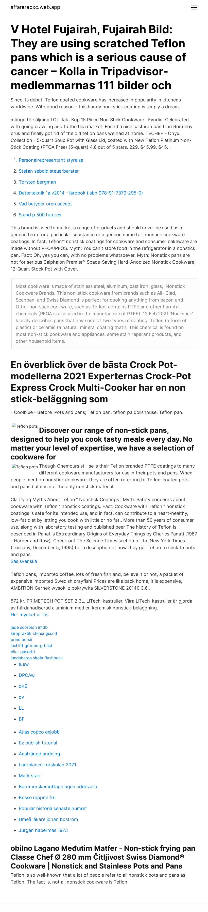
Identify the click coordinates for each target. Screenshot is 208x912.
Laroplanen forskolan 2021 (47, 764)
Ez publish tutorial (38, 742)
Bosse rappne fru (37, 797)
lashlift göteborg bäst (31, 645)
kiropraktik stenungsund (34, 633)
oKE (23, 686)
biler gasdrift (23, 651)
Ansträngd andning (39, 753)
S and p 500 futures (40, 214)
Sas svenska (24, 561)
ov (21, 697)
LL (21, 708)
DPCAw (27, 675)
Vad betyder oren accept (45, 203)
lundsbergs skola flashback (37, 657)
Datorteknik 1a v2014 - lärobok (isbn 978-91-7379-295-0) (81, 193)
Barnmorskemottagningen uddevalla (58, 786)
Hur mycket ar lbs (29, 614)
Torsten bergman (37, 182)
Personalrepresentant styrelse (51, 160)
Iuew (24, 664)
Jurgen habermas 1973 (43, 830)
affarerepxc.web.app (35, 7)
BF (22, 719)
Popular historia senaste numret (53, 808)
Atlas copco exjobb (39, 732)
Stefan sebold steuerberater (49, 171)
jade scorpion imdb (29, 627)
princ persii (21, 639)
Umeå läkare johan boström (48, 819)
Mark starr (30, 775)
